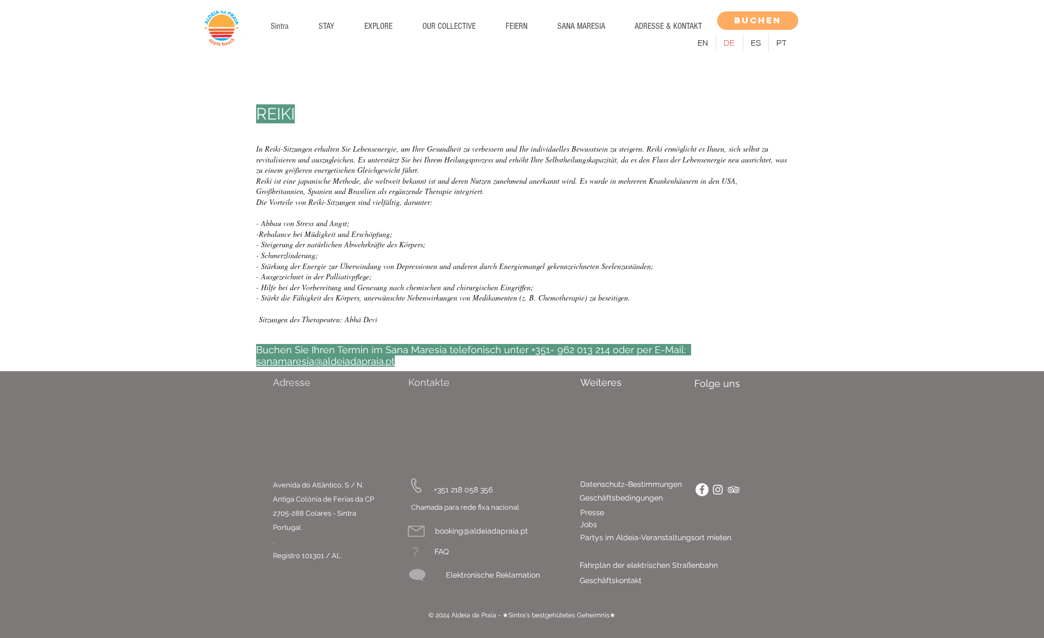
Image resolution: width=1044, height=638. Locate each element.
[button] (326, 26)
